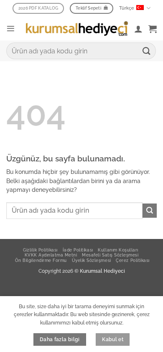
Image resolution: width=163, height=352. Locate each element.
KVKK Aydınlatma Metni (51, 254)
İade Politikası (78, 249)
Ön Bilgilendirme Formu (40, 260)
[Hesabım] (138, 29)
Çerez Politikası (132, 260)
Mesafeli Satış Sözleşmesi (110, 254)
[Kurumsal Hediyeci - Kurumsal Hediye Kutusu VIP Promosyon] (77, 28)
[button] (10, 28)
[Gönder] (146, 51)
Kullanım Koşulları (118, 249)
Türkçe (126, 8)
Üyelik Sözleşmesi (91, 260)
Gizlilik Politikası (40, 249)
